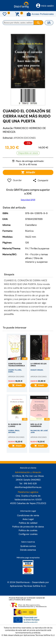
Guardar (17, 180)
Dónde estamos (28, 549)
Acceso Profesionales (43, 14)
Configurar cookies (28, 534)
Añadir (30, 172)
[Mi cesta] (17, 14)
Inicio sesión (47, 5)
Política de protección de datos (28, 526)
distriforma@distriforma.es (28, 487)
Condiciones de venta (28, 515)
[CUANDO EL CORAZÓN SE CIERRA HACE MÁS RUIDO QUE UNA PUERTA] (28, 61)
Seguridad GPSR (28, 199)
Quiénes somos (28, 546)
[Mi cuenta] (28, 14)
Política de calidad (28, 522)
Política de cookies (28, 530)
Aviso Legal (28, 519)
